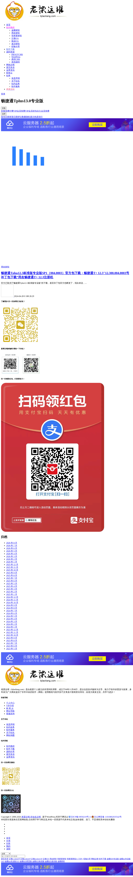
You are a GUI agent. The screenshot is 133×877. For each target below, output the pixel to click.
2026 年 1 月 (11, 562)
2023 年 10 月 (12, 635)
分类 (8, 841)
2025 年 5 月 (11, 583)
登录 (3, 94)
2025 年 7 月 (11, 578)
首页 (8, 25)
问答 (8, 843)
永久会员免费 (43, 111)
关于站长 (15, 81)
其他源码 (15, 62)
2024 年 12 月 (12, 597)
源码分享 (10, 751)
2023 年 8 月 (11, 640)
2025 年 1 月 (11, 594)
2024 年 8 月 (11, 608)
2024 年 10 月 (12, 602)
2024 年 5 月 (11, 616)
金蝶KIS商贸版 (26, 861)
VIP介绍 (10, 705)
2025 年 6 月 (11, 581)
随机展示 (30, 117)
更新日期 (13, 117)
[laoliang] (7, 296)
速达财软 (15, 44)
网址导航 (10, 711)
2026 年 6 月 (11, 548)
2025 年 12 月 (12, 564)
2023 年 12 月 (12, 630)
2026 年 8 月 (11, 543)
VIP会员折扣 (31, 111)
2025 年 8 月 (11, 575)
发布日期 (5, 117)
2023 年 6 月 (11, 646)
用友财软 (15, 33)
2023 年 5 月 (11, 649)
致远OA (15, 41)
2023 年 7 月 (11, 643)
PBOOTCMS (17, 54)
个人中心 (10, 703)
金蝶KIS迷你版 (51, 861)
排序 (3, 114)
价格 (3, 108)
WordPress (15, 57)
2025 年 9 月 (11, 573)
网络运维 (10, 65)
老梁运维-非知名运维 (31, 817)
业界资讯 (10, 70)
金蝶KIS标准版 (38, 861)
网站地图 (10, 735)
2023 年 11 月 (12, 632)
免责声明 (15, 78)
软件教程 (10, 746)
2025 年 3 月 (11, 589)
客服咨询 (10, 714)
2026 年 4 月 (11, 554)
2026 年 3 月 (11, 556)
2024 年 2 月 (11, 624)
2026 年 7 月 (11, 545)
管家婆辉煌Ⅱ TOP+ (75, 859)
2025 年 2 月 (11, 592)
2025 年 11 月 (12, 567)
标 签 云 (10, 708)
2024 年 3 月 (11, 621)
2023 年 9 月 (11, 638)
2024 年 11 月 (12, 600)
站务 (8, 75)
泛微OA (15, 38)
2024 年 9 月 (11, 605)
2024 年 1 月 (11, 627)
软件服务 (15, 86)
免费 (7, 111)
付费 (11, 111)
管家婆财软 (16, 36)
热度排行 (38, 117)
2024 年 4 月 (11, 619)
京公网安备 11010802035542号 (108, 817)
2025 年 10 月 (12, 570)
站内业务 (15, 84)
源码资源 (10, 52)
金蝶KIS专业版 (113, 859)
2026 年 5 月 (11, 551)
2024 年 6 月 (11, 613)
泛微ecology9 (25, 859)
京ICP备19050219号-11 (81, 817)
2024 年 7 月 (11, 611)
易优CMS (15, 59)
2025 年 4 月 (11, 586)
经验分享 (15, 46)
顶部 (8, 849)
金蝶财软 (15, 30)
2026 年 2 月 (11, 559)
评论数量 (22, 117)
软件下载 (10, 749)
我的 (8, 846)
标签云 (9, 73)
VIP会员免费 (19, 111)
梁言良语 (10, 67)
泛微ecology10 (36, 859)
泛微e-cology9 (14, 859)
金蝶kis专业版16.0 (12, 861)
